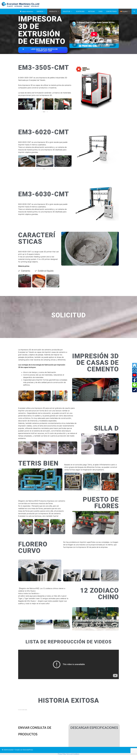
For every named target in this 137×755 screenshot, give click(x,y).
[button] (20, 104)
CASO (100, 11)
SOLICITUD (66, 11)
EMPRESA (40, 11)
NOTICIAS (91, 11)
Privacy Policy (62, 754)
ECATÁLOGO (80, 11)
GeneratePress (28, 750)
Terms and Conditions (72, 754)
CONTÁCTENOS (111, 11)
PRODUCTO (53, 11)
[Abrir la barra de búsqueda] (134, 11)
